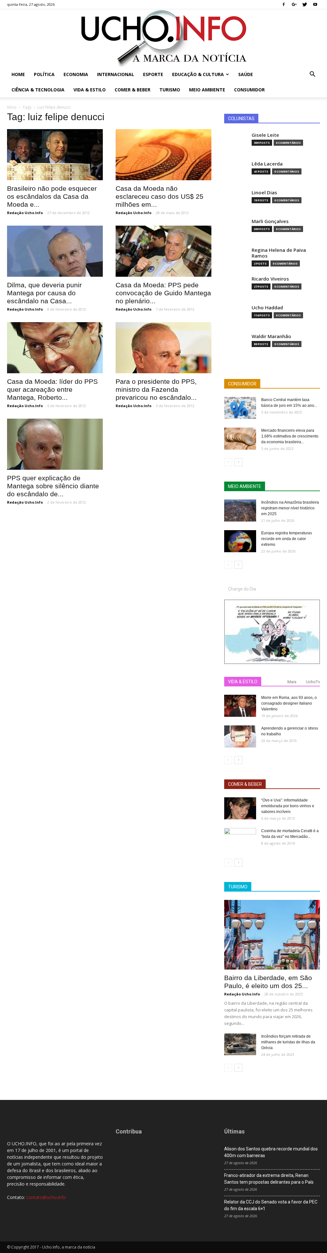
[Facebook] (283, 4)
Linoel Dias (264, 192)
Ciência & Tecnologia (38, 90)
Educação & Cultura (198, 74)
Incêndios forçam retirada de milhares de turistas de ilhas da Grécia (288, 1042)
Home (18, 74)
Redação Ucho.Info (25, 212)
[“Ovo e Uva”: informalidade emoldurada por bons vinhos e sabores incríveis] (240, 808)
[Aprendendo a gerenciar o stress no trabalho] (240, 736)
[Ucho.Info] (163, 38)
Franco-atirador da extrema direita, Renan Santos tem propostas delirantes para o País (269, 1179)
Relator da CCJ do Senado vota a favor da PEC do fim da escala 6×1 (270, 1205)
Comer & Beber (132, 90)
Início (12, 107)
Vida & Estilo (89, 90)
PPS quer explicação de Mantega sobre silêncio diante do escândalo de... (53, 486)
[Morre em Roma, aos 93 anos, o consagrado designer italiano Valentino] (240, 706)
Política (44, 74)
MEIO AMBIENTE (244, 486)
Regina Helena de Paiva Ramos (279, 253)
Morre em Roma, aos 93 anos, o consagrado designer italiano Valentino (289, 703)
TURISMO (237, 886)
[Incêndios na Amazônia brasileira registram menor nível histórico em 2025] (240, 510)
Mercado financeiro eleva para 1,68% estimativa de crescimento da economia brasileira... (289, 436)
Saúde (245, 74)
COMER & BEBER (245, 784)
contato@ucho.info (46, 1197)
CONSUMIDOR (242, 383)
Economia (76, 74)
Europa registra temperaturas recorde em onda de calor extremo (286, 539)
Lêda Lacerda (267, 164)
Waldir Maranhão (271, 336)
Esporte (153, 74)
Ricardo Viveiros (270, 279)
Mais (291, 681)
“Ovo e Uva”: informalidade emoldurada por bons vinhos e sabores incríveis (287, 806)
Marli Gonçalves (270, 221)
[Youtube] (315, 4)
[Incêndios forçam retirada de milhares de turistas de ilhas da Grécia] (240, 1044)
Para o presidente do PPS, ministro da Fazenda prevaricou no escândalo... (156, 389)
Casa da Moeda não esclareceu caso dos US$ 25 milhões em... (159, 196)
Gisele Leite (265, 135)
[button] (312, 75)
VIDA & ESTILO (242, 681)
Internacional (115, 74)
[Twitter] (304, 4)
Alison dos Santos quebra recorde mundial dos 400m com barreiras (271, 1152)
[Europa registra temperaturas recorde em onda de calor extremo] (240, 541)
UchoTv (313, 681)
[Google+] (294, 4)
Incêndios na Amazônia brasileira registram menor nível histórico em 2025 (290, 508)
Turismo (169, 90)
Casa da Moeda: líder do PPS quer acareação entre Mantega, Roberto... (52, 389)
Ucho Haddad (267, 308)
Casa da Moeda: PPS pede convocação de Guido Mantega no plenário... (163, 293)
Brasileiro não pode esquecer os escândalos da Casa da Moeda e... (52, 196)
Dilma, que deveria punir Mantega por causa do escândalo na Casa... (44, 293)
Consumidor (249, 90)
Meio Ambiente (207, 90)
